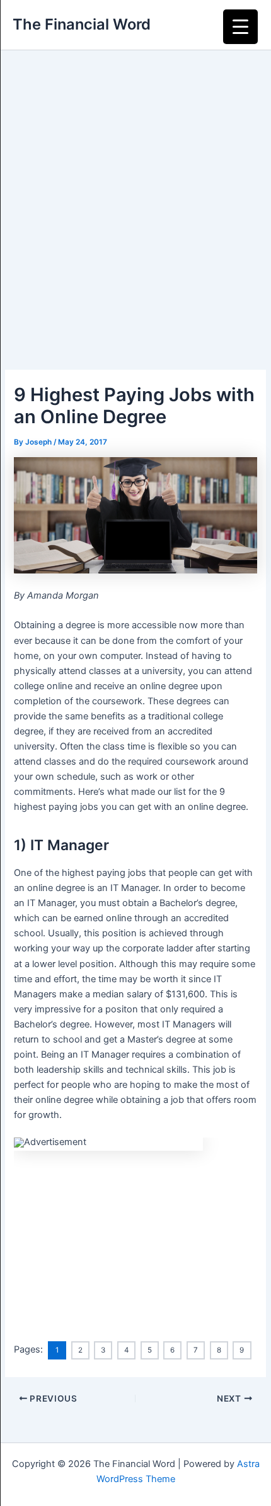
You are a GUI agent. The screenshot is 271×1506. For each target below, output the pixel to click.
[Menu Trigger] (240, 26)
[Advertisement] (135, 192)
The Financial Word (82, 24)
